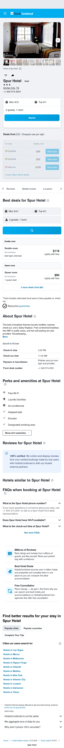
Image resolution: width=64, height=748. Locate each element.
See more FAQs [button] (32, 532)
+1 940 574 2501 (12, 91)
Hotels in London (12, 683)
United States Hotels (20, 740)
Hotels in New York (12, 675)
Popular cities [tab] (12, 628)
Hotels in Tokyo (11, 691)
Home (5, 740)
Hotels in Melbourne (13, 658)
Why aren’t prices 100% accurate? (22, 727)
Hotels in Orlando (12, 666)
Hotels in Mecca (11, 654)
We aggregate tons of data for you (22, 721)
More (5, 336)
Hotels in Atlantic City (14, 679)
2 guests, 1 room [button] (14, 110)
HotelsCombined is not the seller (21, 716)
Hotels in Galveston (13, 687)
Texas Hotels (46, 740)
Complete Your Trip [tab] (14, 635)
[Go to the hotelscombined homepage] (21, 13)
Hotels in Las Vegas (13, 649)
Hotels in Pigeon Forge (15, 662)
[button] (5, 13)
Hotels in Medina (11, 670)
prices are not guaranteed (14, 707)
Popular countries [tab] (33, 628)
